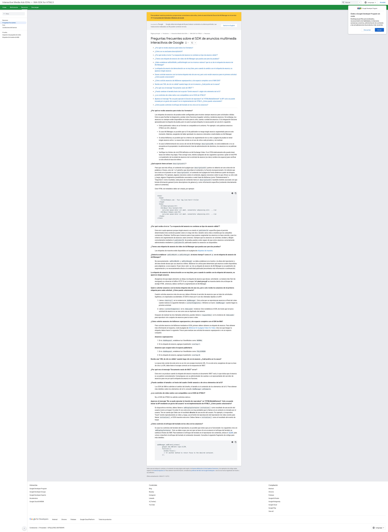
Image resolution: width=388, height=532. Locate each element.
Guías (4, 7)
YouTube (152, 505)
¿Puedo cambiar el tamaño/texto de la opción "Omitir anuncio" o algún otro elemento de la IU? (187, 91)
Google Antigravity (274, 501)
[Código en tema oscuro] (232, 193)
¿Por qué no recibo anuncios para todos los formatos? (174, 48)
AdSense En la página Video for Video (202, 328)
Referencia (14, 7)
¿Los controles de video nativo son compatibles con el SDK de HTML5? (180, 95)
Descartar (367, 30)
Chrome (271, 492)
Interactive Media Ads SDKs (16, 2)
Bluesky (151, 492)
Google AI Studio (274, 498)
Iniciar (379, 30)
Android (271, 488)
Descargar (35, 7)
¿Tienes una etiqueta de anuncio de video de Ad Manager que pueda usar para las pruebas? (187, 59)
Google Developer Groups (38, 492)
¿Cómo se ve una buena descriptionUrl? (169, 51)
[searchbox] (13, 13)
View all (271, 511)
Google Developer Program (38, 488)
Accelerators (34, 498)
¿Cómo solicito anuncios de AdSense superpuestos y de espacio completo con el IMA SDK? (187, 81)
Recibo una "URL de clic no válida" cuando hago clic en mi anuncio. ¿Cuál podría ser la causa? (187, 84)
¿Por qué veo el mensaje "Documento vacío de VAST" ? (174, 88)
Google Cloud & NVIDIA (37, 501)
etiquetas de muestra (204, 251)
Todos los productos (105, 519)
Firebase (271, 495)
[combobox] (351, 2)
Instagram (152, 495)
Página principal (155, 33)
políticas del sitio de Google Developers (203, 470)
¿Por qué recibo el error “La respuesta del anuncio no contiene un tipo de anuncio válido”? (186, 55)
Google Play (272, 508)
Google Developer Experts (38, 495)
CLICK (231, 433)
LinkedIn (151, 498)
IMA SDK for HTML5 (43, 2)
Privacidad (42, 528)
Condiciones (33, 528)
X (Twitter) (152, 501)
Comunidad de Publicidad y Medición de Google (169, 18)
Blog (150, 488)
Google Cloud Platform (87, 519)
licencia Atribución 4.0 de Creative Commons (205, 468)
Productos (166, 33)
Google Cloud (273, 505)
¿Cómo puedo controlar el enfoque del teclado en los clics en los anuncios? (181, 105)
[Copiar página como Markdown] (192, 43)
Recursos (24, 7)
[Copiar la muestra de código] (235, 193)
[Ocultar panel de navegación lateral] (24, 528)
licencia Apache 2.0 (159, 470)
